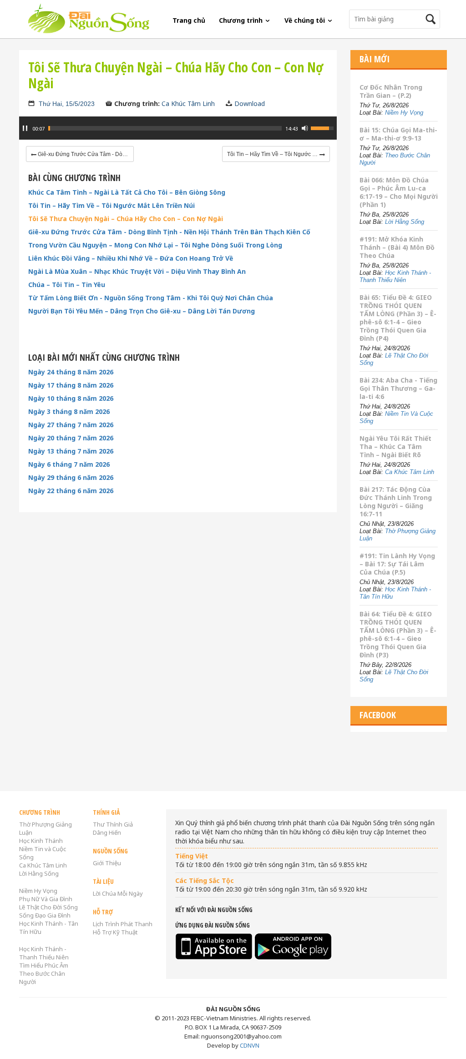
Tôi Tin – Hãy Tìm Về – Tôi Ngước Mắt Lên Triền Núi (111, 205)
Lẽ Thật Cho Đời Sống (48, 907)
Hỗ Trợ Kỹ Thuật (115, 932)
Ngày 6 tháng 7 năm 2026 (69, 464)
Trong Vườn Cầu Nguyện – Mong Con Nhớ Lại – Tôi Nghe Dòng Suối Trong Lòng (155, 245)
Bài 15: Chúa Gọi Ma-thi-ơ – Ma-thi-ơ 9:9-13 (398, 134)
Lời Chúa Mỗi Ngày (118, 893)
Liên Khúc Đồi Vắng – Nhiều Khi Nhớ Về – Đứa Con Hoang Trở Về (130, 258)
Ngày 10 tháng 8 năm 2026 (70, 398)
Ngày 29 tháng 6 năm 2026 (70, 477)
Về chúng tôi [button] (305, 20)
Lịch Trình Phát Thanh (122, 924)
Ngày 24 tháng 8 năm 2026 (70, 372)
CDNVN (249, 1045)
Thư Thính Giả (113, 824)
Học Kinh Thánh (41, 841)
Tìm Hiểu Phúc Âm (43, 965)
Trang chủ (188, 20)
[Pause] (25, 128)
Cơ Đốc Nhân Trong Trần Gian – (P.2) (391, 91)
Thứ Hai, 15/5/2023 (67, 103)
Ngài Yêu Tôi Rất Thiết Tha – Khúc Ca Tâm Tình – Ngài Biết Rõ (395, 446)
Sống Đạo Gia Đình (45, 915)
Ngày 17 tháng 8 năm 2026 (70, 385)
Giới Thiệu (107, 863)
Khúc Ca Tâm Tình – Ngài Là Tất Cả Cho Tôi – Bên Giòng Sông (126, 192)
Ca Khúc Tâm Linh (188, 103)
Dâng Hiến (107, 832)
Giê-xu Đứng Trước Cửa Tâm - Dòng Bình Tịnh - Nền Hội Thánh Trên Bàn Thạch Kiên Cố (169, 232)
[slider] (165, 128)
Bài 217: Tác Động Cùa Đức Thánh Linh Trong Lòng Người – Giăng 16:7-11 (396, 501)
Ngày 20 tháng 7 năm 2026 (70, 438)
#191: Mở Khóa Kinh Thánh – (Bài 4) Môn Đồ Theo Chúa (397, 247)
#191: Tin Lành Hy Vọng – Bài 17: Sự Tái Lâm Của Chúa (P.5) (397, 563)
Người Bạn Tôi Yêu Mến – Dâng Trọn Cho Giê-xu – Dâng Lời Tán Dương (141, 311)
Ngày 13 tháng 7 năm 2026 (70, 451)
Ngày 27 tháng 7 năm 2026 (70, 425)
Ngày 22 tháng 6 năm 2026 (70, 491)
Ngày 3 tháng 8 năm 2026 (69, 411)
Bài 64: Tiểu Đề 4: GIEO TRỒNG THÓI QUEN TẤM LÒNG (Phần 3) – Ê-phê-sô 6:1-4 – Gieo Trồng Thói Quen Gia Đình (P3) (398, 634)
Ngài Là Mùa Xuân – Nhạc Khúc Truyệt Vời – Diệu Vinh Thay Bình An (137, 271)
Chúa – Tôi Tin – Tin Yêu (66, 285)
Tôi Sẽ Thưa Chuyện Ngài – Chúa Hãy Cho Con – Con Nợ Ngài (125, 219)
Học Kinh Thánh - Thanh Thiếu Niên (395, 276)
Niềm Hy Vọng (404, 112)
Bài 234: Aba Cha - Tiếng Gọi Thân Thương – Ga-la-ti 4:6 (398, 388)
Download (249, 103)
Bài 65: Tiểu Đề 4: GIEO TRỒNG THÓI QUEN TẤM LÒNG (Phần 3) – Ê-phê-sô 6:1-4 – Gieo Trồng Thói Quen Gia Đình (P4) (398, 318)
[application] (178, 133)
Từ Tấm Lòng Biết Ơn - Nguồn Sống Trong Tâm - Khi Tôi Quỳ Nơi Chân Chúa (150, 298)
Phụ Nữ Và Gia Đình (45, 899)
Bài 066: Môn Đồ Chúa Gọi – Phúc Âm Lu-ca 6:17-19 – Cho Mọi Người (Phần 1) (399, 192)
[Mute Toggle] (305, 128)
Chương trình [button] (241, 20)
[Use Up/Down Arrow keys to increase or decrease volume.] (323, 127)
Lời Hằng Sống (404, 221)
